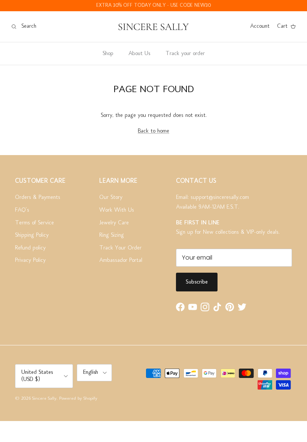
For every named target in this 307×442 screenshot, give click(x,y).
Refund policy (30, 248)
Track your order (185, 54)
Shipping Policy (32, 235)
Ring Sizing (111, 235)
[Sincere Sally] (153, 26)
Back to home (153, 131)
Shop (108, 54)
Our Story (110, 197)
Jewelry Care (114, 223)
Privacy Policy (30, 260)
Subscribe (197, 282)
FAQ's (22, 210)
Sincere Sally (44, 398)
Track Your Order (120, 248)
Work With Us (116, 210)
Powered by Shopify (78, 398)
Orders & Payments (37, 197)
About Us (139, 54)
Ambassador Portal (120, 260)
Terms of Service (34, 223)
